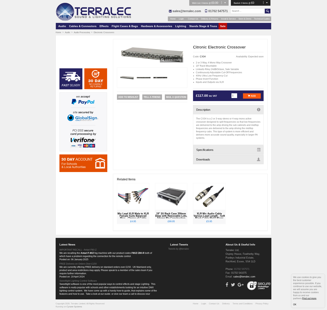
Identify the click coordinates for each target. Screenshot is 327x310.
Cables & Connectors (83, 26)
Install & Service (228, 19)
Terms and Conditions (243, 303)
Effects (104, 26)
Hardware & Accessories (156, 26)
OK (294, 304)
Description (203, 109)
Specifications (204, 149)
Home (173, 19)
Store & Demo (244, 19)
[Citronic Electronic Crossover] (152, 55)
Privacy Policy (262, 303)
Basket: (237, 3)
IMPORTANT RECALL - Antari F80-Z (78, 249)
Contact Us (193, 19)
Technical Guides (262, 19)
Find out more (309, 298)
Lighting (180, 26)
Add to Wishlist (128, 97)
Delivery (226, 303)
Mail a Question (176, 97)
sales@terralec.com (187, 11)
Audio (62, 26)
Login (181, 19)
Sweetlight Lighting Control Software (78, 281)
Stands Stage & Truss (203, 26)
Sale (223, 26)
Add (253, 96)
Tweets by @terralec (178, 249)
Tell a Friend (152, 97)
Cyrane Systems (74, 306)
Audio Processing (82, 32)
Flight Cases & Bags (125, 26)
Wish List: (197, 3)
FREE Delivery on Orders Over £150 (78, 263)
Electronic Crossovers (104, 32)
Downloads (203, 159)
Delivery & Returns (209, 19)
